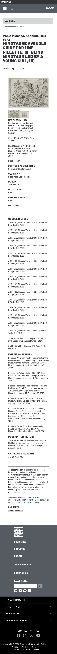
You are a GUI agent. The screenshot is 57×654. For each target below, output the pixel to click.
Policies (25, 647)
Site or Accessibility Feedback (26, 649)
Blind (11, 511)
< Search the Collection (14, 27)
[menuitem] (28, 600)
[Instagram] (24, 635)
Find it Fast (13, 606)
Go (40, 586)
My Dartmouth (15, 599)
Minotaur (19, 511)
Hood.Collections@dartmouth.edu (25, 503)
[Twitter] (31, 635)
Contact (35, 647)
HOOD (50, 8)
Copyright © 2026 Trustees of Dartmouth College (25, 644)
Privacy (15, 647)
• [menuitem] (49, 644)
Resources (12, 613)
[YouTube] (38, 635)
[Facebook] (18, 635)
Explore (10, 21)
